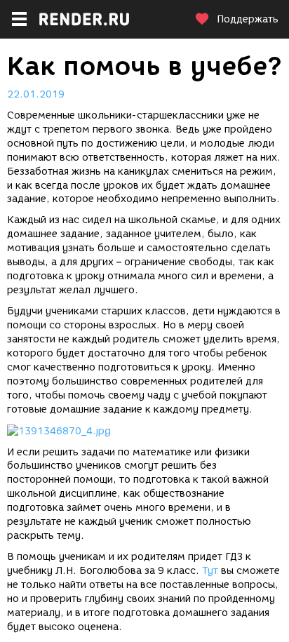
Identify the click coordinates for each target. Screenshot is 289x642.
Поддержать (247, 19)
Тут (210, 571)
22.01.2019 (36, 94)
